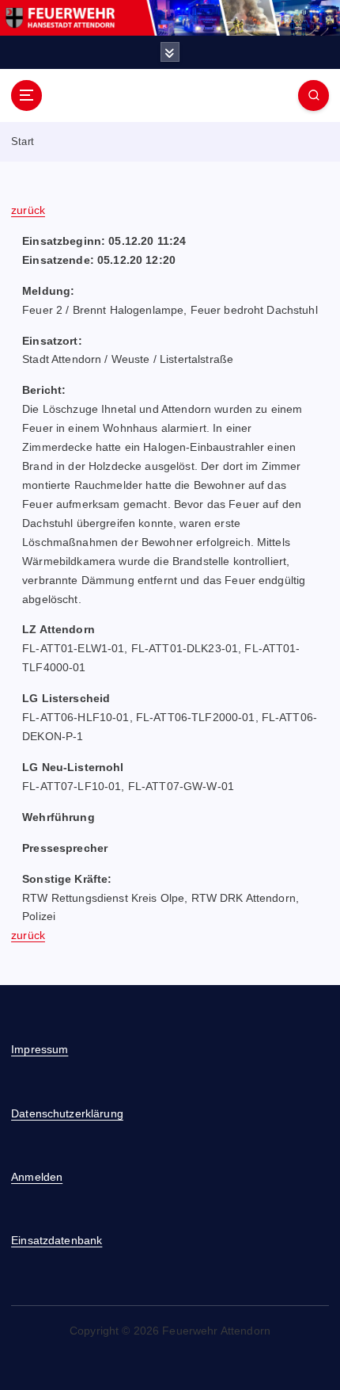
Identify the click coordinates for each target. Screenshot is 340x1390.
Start (22, 141)
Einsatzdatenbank (56, 1240)
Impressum (39, 1049)
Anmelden (36, 1176)
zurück (28, 210)
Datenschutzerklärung (67, 1113)
